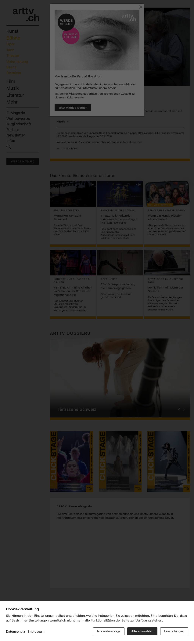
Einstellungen (174, 631)
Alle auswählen (142, 631)
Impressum (36, 631)
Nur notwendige (108, 631)
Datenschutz (15, 631)
